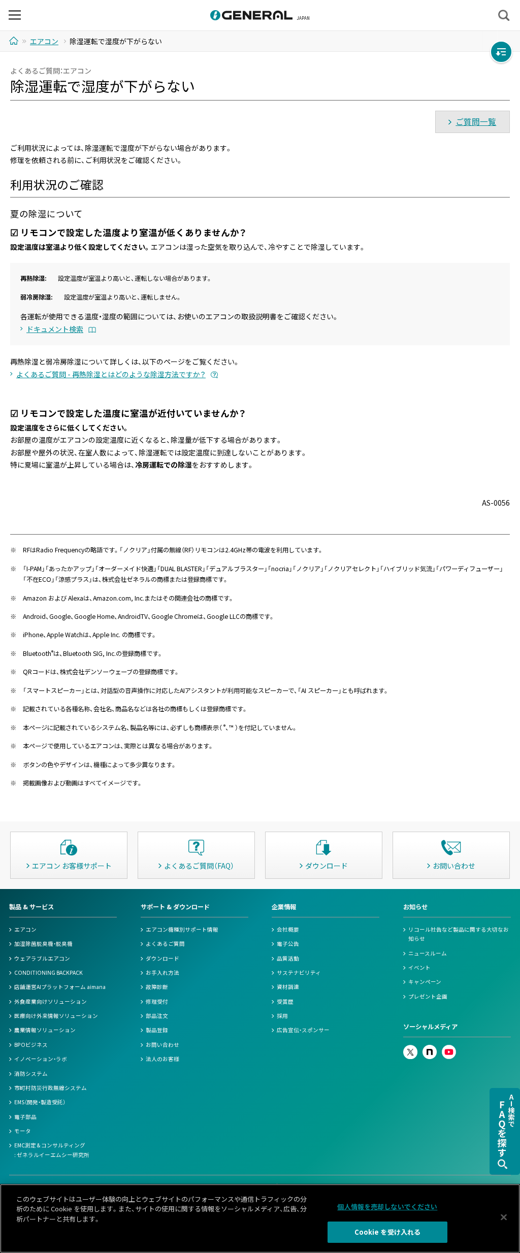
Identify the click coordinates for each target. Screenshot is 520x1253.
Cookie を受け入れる (387, 1232)
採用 (282, 1015)
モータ (22, 1131)
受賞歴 (285, 1001)
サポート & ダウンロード (175, 906)
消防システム (31, 1073)
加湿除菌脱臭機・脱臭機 (43, 943)
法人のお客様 (162, 1059)
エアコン (25, 929)
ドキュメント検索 (54, 329)
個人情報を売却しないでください (387, 1206)
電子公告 (288, 943)
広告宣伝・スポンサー (303, 1030)
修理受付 (157, 1001)
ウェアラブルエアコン (42, 958)
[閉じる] (504, 1217)
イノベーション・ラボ (40, 1059)
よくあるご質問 (165, 943)
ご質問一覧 (476, 121)
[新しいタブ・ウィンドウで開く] (410, 1049)
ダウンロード (162, 958)
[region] (260, 1218)
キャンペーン (424, 981)
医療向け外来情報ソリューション (56, 1015)
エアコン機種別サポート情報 (182, 929)
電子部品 (25, 1116)
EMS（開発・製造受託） (40, 1102)
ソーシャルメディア (430, 1026)
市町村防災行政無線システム (50, 1088)
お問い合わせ (162, 1044)
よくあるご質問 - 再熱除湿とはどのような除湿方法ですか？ (111, 374)
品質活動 (288, 958)
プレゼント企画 (427, 996)
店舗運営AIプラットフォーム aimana (60, 987)
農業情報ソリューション (45, 1030)
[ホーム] (15, 40)
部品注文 (157, 1015)
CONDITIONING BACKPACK (48, 972)
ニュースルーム (427, 953)
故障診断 (157, 987)
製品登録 (157, 1030)
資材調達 (288, 987)
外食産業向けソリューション (50, 1001)
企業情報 (284, 906)
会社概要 (288, 929)
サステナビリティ (299, 972)
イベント (419, 967)
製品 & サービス (31, 906)
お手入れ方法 (162, 972)
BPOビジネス (31, 1044)
